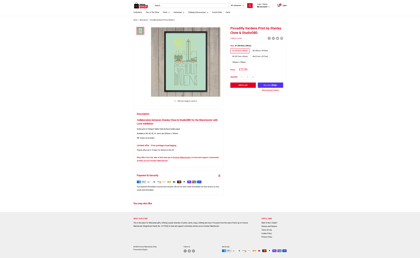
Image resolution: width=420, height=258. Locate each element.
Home (135, 20)
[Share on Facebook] (269, 38)
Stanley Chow (236, 38)
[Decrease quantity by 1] (241, 77)
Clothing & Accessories (197, 12)
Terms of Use (266, 230)
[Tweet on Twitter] (277, 38)
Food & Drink (217, 12)
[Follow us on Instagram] (193, 251)
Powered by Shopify (140, 249)
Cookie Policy (266, 233)
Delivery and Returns (269, 226)
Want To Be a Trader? (269, 223)
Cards (228, 12)
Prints (165, 12)
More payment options (270, 90)
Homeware (178, 12)
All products (144, 20)
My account (262, 6)
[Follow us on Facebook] (185, 251)
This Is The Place (152, 12)
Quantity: (234, 77)
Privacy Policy (266, 237)
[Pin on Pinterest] (273, 38)
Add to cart (243, 85)
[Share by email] (281, 38)
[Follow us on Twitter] (189, 251)
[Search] (250, 5)
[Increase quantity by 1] (253, 77)
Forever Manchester (182, 157)
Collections (137, 12)
